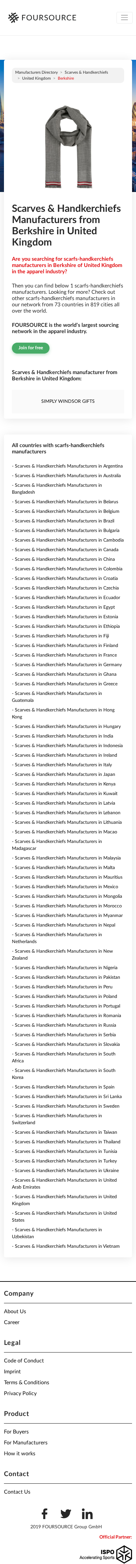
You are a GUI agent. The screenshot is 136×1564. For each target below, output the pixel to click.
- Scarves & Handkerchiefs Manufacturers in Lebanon (66, 813)
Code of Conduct (24, 1360)
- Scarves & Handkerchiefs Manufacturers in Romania (66, 1015)
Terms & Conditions (26, 1382)
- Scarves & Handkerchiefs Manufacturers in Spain (63, 1087)
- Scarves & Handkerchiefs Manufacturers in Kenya (64, 784)
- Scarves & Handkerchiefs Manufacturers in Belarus (65, 502)
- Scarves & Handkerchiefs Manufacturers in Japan (63, 774)
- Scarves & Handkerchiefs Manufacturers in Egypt (63, 607)
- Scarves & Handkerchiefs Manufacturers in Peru (62, 987)
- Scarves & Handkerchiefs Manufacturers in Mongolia (67, 896)
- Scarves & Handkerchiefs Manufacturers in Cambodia (68, 540)
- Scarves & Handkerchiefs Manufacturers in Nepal (63, 925)
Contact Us (17, 1492)
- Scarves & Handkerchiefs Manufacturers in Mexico (65, 887)
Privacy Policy (20, 1393)
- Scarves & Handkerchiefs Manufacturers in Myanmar (67, 915)
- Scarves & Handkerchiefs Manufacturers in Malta (63, 867)
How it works (19, 1453)
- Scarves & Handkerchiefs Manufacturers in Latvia (63, 803)
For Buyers (16, 1431)
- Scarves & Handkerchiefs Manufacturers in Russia (64, 1025)
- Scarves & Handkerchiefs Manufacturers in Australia (66, 476)
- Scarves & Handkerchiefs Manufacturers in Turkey (64, 1161)
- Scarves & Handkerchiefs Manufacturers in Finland (65, 645)
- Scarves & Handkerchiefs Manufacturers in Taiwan (64, 1132)
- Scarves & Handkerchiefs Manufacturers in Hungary (66, 726)
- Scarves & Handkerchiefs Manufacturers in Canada (65, 550)
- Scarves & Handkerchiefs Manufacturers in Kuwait (65, 793)
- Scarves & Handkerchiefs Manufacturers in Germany (67, 665)
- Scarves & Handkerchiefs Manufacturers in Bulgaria (65, 530)
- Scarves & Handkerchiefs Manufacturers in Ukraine (65, 1170)
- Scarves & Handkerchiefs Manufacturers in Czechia (65, 588)
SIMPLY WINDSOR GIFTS (68, 401)
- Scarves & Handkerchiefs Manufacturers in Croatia (65, 578)
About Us (15, 1311)
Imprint (12, 1371)
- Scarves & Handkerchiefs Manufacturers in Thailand (66, 1142)
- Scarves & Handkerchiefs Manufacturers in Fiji (60, 636)
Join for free (30, 348)
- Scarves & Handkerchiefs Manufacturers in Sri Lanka (67, 1096)
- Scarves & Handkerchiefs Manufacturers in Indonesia (67, 746)
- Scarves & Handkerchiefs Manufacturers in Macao (64, 832)
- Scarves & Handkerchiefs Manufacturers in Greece (65, 684)
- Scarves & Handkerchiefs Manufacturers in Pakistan (66, 977)
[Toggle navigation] (125, 17)
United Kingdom (36, 78)
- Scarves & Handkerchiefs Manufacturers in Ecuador (66, 597)
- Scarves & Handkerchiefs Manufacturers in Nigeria (65, 968)
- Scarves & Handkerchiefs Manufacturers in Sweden (65, 1106)
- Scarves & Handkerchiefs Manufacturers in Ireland (64, 755)
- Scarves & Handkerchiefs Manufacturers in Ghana (64, 674)
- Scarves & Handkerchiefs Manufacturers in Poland (64, 996)
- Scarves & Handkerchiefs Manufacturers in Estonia (65, 617)
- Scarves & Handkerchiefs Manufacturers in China (63, 559)
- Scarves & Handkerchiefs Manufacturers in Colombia (67, 569)
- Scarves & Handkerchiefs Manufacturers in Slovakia (66, 1044)
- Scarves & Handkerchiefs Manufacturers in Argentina (67, 466)
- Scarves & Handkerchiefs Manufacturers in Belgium (65, 511)
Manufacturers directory (36, 72)
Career (11, 1322)
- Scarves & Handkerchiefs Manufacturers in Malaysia (66, 858)
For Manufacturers (26, 1442)
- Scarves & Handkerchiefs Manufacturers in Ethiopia (66, 626)
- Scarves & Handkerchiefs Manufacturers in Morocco (67, 906)
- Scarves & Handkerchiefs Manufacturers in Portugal (66, 1006)
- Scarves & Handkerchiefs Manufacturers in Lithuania (67, 822)
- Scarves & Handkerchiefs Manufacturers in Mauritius (67, 877)
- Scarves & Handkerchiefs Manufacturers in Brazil (63, 521)
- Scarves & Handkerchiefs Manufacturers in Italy (62, 765)
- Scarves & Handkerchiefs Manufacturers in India (62, 736)
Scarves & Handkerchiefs (86, 72)
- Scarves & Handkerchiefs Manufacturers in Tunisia (64, 1151)
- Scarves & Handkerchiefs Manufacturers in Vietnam (66, 1246)
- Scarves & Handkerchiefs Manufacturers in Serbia (64, 1035)
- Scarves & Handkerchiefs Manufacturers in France (64, 655)
